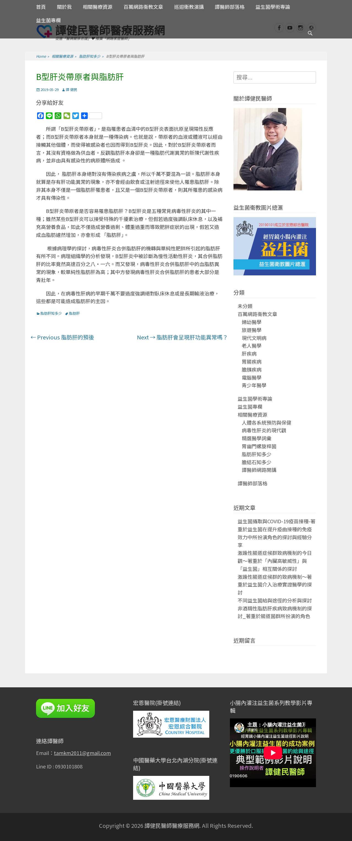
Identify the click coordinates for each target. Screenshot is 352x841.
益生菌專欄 (48, 20)
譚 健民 (71, 89)
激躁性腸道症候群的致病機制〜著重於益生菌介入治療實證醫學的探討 (275, 584)
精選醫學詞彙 (256, 438)
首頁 (41, 6)
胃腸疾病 (252, 361)
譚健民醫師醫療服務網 (171, 825)
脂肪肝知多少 (91, 56)
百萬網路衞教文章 (143, 6)
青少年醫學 (254, 385)
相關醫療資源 (97, 6)
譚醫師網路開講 (259, 469)
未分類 (245, 305)
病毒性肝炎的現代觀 (264, 430)
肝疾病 (249, 353)
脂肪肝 (74, 313)
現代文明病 (254, 337)
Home (42, 56)
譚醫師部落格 (229, 6)
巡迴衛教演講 (189, 6)
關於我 (64, 6)
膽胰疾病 (252, 369)
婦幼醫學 (252, 321)
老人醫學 (252, 345)
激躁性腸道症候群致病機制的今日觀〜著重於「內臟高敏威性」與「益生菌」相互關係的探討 (275, 560)
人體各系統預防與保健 (266, 422)
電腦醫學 (252, 377)
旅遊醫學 (252, 329)
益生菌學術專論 (272, 6)
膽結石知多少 (256, 462)
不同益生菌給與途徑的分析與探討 (275, 600)
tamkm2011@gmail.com (82, 752)
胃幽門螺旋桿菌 (259, 446)
